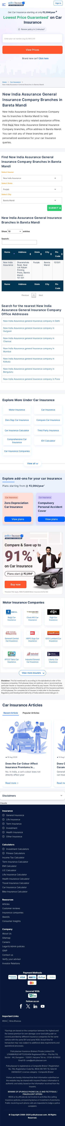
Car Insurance (15, 82)
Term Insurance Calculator (15, 861)
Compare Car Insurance (48, 420)
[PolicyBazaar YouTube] (43, 1006)
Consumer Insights (11, 921)
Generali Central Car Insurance (12, 639)
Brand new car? (35, 58)
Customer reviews (11, 908)
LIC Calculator (9, 870)
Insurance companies (12, 912)
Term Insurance (13, 823)
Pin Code (57, 254)
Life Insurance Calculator (14, 874)
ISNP (4, 950)
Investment (11, 828)
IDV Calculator (48, 440)
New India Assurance (8, 263)
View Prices (32, 49)
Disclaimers (9, 795)
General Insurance (15, 815)
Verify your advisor (11, 959)
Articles (6, 904)
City (47, 252)
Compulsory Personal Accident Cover (50, 506)
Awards (6, 916)
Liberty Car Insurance (53, 660)
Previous (25, 295)
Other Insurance (14, 836)
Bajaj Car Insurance (12, 618)
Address (22, 252)
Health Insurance (14, 832)
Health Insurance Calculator (15, 878)
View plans (18, 519)
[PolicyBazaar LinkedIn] (35, 1006)
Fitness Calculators (15, 853)
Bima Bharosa (15, 1021)
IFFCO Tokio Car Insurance (12, 660)
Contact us (7, 955)
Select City (6, 194)
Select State (7, 183)
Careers (6, 942)
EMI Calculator (9, 866)
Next (41, 295)
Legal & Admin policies (13, 946)
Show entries (16, 231)
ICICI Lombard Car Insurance (53, 639)
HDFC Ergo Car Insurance (32, 639)
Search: (5, 238)
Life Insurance (13, 819)
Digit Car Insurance (53, 618)
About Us (6, 933)
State (37, 252)
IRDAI (4, 1021)
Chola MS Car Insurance (32, 618)
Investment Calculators (17, 849)
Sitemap (6, 937)
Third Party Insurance (48, 430)
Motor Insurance (17, 409)
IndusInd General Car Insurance (32, 660)
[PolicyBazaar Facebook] (21, 1006)
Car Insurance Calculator (17, 430)
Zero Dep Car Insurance (17, 420)
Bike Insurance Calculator (14, 891)
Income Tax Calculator (13, 857)
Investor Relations (11, 963)
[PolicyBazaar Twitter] (28, 1006)
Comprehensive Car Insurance (17, 441)
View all (31, 463)
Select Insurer (8, 172)
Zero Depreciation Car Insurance (16, 504)
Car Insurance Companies (17, 451)
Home (4, 82)
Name (7, 252)
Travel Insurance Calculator (15, 883)
